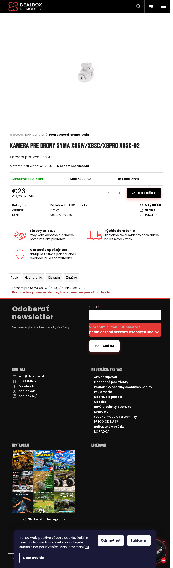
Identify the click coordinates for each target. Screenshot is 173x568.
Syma (135, 179)
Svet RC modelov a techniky (115, 417)
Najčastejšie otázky (109, 426)
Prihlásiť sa (104, 346)
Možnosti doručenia (73, 166)
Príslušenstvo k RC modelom (69, 205)
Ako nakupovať (105, 377)
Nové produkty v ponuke (112, 407)
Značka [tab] (71, 277)
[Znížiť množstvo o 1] (99, 193)
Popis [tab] (15, 277)
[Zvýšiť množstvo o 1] (119, 193)
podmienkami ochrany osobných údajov (124, 332)
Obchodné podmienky (111, 382)
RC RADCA (101, 431)
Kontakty (101, 411)
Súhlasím (138, 540)
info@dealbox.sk (31, 376)
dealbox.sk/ (27, 396)
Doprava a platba (108, 397)
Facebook (26, 386)
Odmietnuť (111, 540)
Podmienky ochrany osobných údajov (123, 387)
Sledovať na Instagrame (46, 519)
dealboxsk (26, 391)
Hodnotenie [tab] (33, 277)
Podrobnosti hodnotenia (69, 135)
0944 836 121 (28, 381)
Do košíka (146, 193)
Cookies (100, 402)
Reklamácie (103, 392)
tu (87, 547)
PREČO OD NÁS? (106, 421)
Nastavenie (33, 557)
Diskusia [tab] (54, 277)
